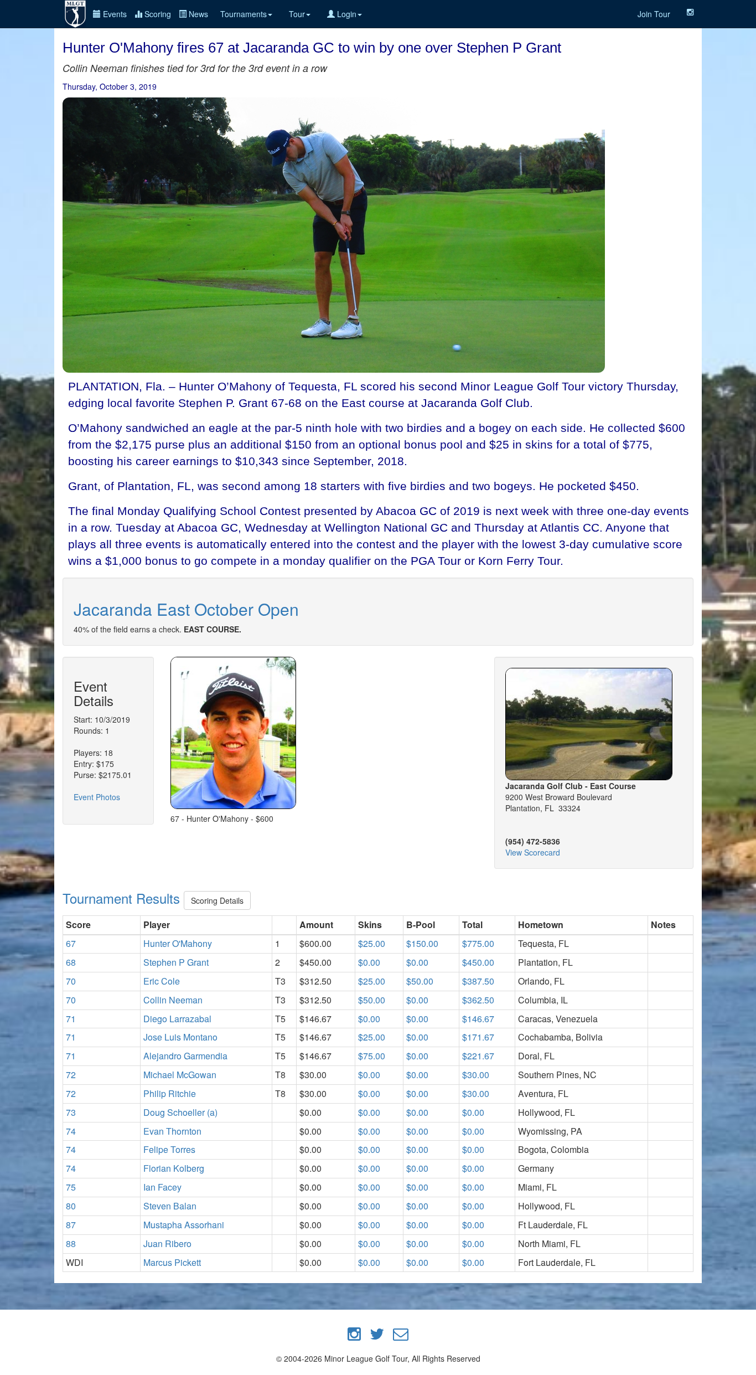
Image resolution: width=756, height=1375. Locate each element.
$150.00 (422, 943)
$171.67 (478, 1037)
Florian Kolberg (173, 1168)
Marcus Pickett (172, 1262)
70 (71, 981)
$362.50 (478, 999)
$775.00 (478, 943)
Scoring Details (217, 900)
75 (71, 1187)
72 (71, 1074)
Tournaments (243, 13)
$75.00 (371, 1055)
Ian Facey (162, 1187)
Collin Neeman (173, 999)
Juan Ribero (167, 1243)
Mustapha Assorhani (183, 1224)
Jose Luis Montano (180, 1037)
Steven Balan (169, 1205)
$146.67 (478, 1018)
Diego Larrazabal (177, 1018)
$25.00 (371, 943)
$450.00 (478, 962)
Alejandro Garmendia (185, 1055)
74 (71, 1131)
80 (71, 1205)
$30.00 (475, 1074)
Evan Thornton (172, 1131)
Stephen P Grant (176, 962)
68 (71, 962)
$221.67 (478, 1055)
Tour (297, 13)
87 (71, 1224)
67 (71, 943)
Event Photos (97, 796)
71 (71, 1018)
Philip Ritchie (169, 1093)
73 (71, 1112)
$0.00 (369, 962)
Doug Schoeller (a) (180, 1112)
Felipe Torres (169, 1149)
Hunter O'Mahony (177, 943)
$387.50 (478, 981)
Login (345, 13)
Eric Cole (161, 981)
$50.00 (419, 981)
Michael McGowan (179, 1074)
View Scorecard (532, 852)
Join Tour (654, 13)
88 (71, 1243)
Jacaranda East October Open (186, 609)
